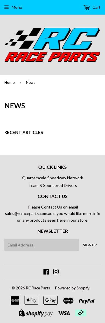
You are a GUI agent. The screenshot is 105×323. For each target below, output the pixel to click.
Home (9, 82)
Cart (96, 7)
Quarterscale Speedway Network (52, 177)
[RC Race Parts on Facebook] (46, 272)
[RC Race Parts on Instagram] (56, 272)
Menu (17, 7)
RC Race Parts (38, 288)
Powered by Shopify (72, 288)
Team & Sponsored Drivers (52, 185)
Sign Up (90, 245)
